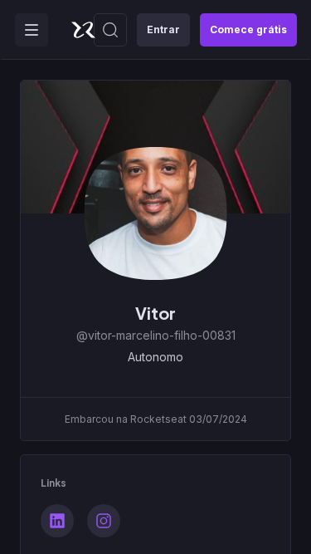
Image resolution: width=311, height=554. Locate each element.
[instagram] (103, 520)
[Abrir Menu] (31, 30)
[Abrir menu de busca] (110, 30)
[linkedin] (57, 520)
